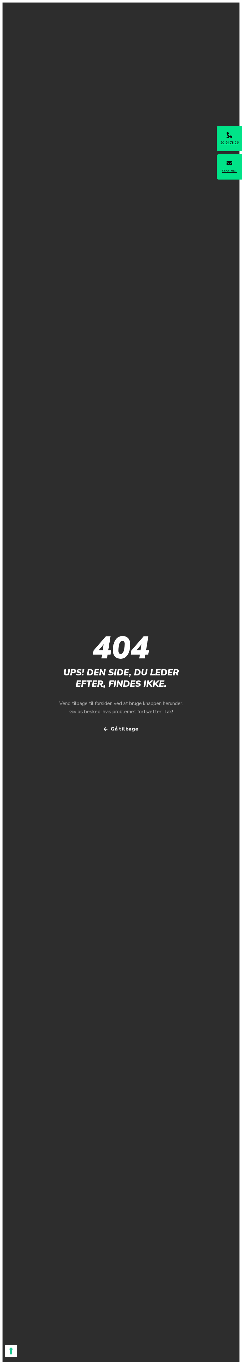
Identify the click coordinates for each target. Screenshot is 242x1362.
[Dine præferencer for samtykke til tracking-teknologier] (11, 1351)
